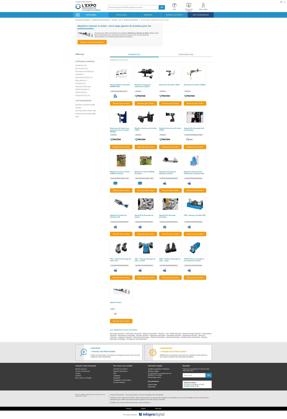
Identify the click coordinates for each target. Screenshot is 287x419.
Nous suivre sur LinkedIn (83, 378)
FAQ (114, 373)
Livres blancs (127, 380)
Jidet (77, 117)
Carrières (78, 375)
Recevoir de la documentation (92, 42)
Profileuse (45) (81, 92)
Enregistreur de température (137, 339)
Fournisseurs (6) (185, 54)
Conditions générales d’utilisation (158, 369)
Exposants (116, 378)
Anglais (143, 408)
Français (129, 408)
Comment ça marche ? (120, 369)
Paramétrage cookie (154, 377)
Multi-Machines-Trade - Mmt (85, 111)
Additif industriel (175, 333)
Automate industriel (173, 337)
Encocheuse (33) (81, 68)
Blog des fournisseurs (120, 371)
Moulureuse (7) (81, 80)
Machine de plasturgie (141, 337)
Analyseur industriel (125, 337)
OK (162, 7)
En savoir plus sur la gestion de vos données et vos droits (159, 374)
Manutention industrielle (126, 335)
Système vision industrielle (190, 337)
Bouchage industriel (117, 333)
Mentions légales (153, 371)
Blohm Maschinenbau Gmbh (85, 114)
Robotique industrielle (157, 335)
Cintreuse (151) (81, 65)
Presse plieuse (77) (82, 89)
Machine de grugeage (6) (84, 71)
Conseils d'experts (119, 382)
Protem (78, 108)
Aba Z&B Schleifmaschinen (85, 105)
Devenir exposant (81, 369)
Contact (77, 373)
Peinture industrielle (158, 337)
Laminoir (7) (79, 74)
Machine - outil (163, 333)
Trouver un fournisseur (82, 371)
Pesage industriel (142, 335)
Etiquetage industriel (190, 335)
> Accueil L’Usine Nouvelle (83, 2)
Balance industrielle (150, 333)
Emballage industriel (174, 335)
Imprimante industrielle (133, 333)
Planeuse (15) (80, 83)
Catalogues (117, 380)
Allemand (158, 408)
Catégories (116, 375)
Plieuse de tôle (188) (83, 86)
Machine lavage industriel (192, 333)
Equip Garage (152, 384)
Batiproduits (152, 387)
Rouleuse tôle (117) (82, 95)
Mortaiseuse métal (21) (83, 77)
